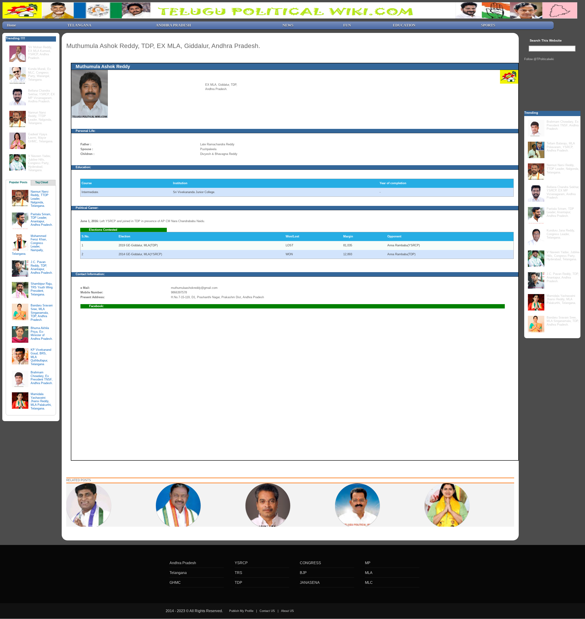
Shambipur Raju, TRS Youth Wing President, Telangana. (42, 289)
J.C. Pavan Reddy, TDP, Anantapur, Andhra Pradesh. (42, 267)
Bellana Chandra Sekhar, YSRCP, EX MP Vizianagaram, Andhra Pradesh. (41, 96)
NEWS (287, 25)
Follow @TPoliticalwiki (539, 59)
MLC (369, 582)
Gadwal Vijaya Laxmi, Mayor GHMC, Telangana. (40, 138)
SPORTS (488, 25)
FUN (347, 25)
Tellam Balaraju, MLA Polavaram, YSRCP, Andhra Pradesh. (561, 147)
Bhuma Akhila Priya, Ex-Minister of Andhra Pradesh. (42, 333)
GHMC (175, 582)
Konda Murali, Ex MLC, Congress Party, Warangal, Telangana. (39, 74)
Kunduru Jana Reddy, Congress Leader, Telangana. (561, 234)
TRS (238, 573)
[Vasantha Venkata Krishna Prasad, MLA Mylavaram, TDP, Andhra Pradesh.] (267, 505)
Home (11, 25)
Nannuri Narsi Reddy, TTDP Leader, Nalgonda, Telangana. (40, 118)
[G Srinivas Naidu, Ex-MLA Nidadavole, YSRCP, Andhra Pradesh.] (88, 505)
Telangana (178, 573)
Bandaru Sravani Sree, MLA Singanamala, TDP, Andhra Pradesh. (42, 312)
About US (287, 611)
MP (367, 563)
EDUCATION (404, 25)
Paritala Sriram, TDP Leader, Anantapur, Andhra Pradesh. (42, 220)
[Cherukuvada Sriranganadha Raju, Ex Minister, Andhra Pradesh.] (357, 505)
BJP (303, 573)
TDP (238, 582)
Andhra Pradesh (183, 563)
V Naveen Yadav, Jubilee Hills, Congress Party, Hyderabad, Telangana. (39, 163)
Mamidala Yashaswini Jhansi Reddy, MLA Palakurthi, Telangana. (41, 401)
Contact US (267, 611)
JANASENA (310, 582)
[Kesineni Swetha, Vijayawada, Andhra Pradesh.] (447, 505)
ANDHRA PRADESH (173, 25)
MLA (368, 573)
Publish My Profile (241, 611)
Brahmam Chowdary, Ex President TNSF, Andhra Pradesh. (42, 378)
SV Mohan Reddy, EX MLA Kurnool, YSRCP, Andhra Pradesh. (40, 52)
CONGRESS (310, 563)
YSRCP (241, 563)
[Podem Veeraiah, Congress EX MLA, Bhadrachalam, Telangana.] (178, 505)
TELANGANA (79, 25)
